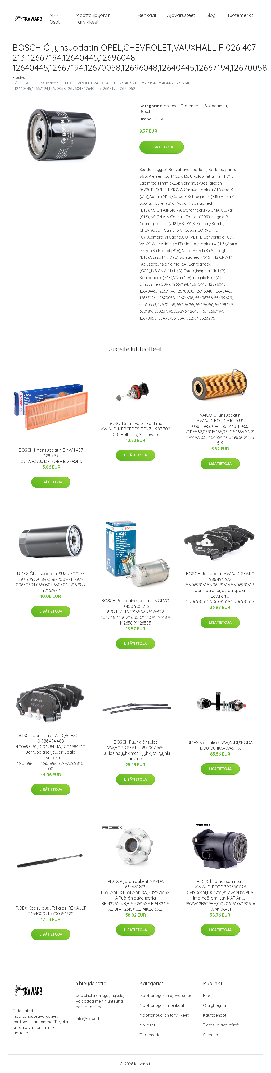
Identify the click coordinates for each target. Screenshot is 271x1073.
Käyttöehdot (214, 1015)
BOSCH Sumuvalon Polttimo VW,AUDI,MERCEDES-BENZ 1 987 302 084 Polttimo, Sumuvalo (135, 429)
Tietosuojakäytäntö (221, 1024)
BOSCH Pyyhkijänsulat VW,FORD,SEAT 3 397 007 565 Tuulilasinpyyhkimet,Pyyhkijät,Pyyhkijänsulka (135, 750)
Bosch (145, 111)
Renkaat (147, 15)
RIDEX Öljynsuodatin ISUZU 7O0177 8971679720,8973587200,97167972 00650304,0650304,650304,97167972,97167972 (51, 582)
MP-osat (54, 18)
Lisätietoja (161, 147)
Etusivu (18, 77)
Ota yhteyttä (214, 1005)
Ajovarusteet (181, 15)
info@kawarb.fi (90, 1018)
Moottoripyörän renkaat (161, 1005)
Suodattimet (216, 105)
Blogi (211, 15)
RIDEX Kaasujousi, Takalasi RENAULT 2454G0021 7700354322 (51, 910)
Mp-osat (171, 105)
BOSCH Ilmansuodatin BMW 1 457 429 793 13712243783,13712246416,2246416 (51, 455)
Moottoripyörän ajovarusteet (166, 995)
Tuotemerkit (240, 15)
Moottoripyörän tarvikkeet (93, 18)
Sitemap (210, 1034)
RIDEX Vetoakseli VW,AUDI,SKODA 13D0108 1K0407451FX (220, 745)
